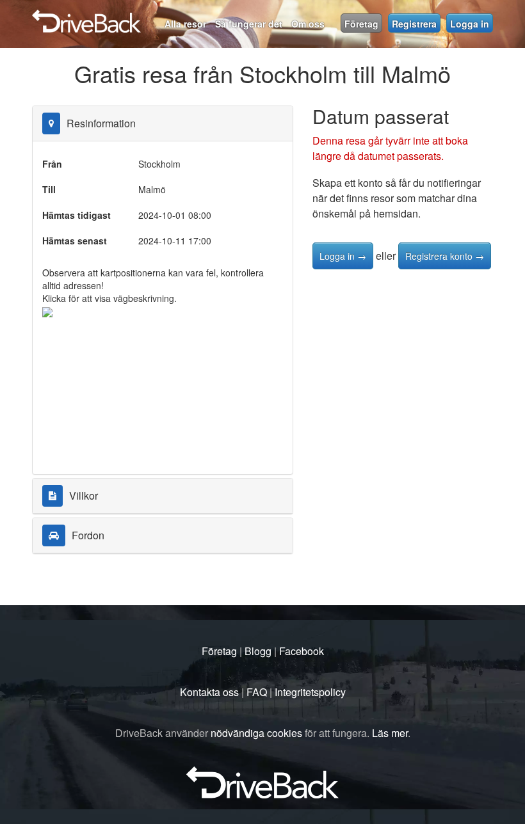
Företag (361, 23)
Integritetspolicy (310, 692)
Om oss (308, 23)
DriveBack (216, 16)
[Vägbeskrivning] (47, 311)
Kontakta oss (209, 692)
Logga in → (342, 256)
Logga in (469, 23)
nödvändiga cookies (256, 732)
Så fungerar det (248, 23)
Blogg (258, 651)
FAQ (256, 692)
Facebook (301, 651)
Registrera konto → (444, 256)
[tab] (163, 123)
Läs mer (390, 732)
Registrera (414, 23)
